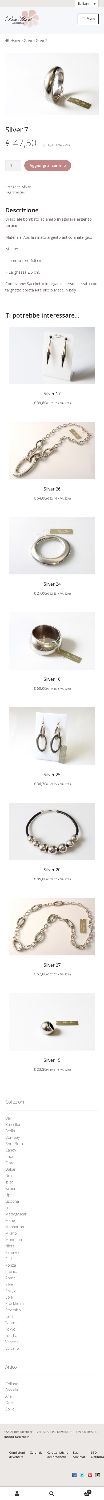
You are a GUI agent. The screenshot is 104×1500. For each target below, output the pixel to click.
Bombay (12, 1137)
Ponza (10, 1265)
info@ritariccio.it (16, 1437)
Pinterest (90, 1475)
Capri (9, 1156)
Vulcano (12, 1348)
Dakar (10, 1169)
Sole (9, 1297)
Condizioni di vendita (17, 1454)
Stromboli (13, 1309)
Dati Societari (79, 1454)
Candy (10, 1150)
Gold (9, 1175)
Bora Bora (14, 1143)
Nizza (10, 1245)
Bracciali (19, 192)
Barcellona (14, 1124)
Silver (28, 40)
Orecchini (13, 1402)
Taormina (13, 1322)
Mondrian (13, 1239)
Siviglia (10, 1290)
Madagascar (15, 1214)
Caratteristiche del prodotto (57, 1454)
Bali (8, 1118)
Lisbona (12, 1201)
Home (15, 40)
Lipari (10, 1194)
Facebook (74, 1475)
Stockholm (14, 1303)
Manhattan (14, 1226)
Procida (11, 1271)
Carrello (79, 1490)
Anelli (10, 1396)
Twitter (82, 1475)
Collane (11, 1383)
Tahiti (9, 1316)
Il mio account (17, 1493)
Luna (9, 1207)
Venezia (12, 1341)
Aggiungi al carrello (48, 165)
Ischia (10, 1188)
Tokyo (10, 1329)
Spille (10, 1409)
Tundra (11, 1335)
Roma (10, 1277)
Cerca (52, 1493)
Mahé (10, 1220)
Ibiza (9, 1182)
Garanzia (36, 1452)
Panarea (12, 1252)
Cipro (10, 1162)
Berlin (10, 1130)
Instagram (97, 1475)
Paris (9, 1258)
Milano (11, 1233)
